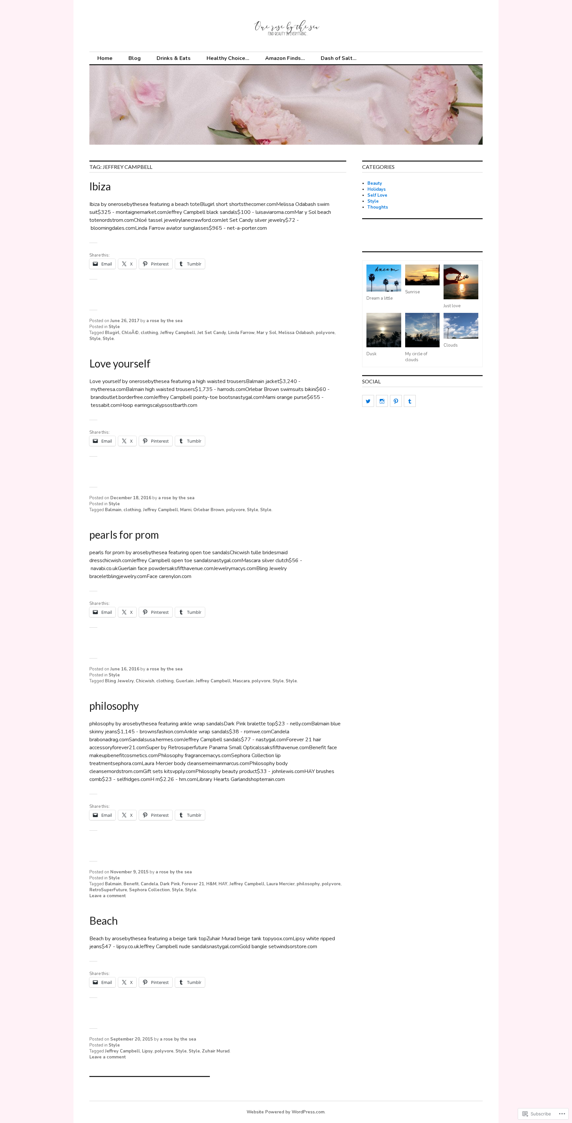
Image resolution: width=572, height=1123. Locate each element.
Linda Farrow (241, 333)
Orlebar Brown (208, 510)
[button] (383, 283)
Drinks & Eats (174, 58)
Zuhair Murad (215, 1051)
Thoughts (377, 207)
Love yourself (120, 363)
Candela (149, 884)
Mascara (241, 681)
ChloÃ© (130, 333)
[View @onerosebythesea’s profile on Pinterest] (396, 401)
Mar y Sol (266, 333)
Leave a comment (107, 896)
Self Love (377, 195)
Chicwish (145, 681)
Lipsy (147, 1051)
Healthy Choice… (228, 58)
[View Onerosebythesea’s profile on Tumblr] (410, 401)
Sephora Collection (149, 890)
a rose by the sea (164, 321)
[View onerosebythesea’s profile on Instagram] (382, 401)
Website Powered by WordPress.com (285, 1112)
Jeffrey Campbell (177, 333)
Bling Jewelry (119, 681)
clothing (149, 333)
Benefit (131, 884)
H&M (211, 884)
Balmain (113, 510)
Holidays (376, 189)
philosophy (114, 705)
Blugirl (112, 333)
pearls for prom (124, 534)
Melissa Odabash (296, 333)
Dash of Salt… (339, 58)
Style (114, 327)
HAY (222, 884)
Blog (134, 58)
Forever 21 (193, 884)
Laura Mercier (280, 884)
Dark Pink (170, 884)
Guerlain (185, 681)
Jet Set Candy (211, 333)
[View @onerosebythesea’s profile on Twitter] (368, 401)
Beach (103, 920)
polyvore (325, 333)
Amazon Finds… (285, 58)
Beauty (374, 183)
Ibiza (100, 186)
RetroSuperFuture (108, 890)
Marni (185, 510)
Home (105, 58)
